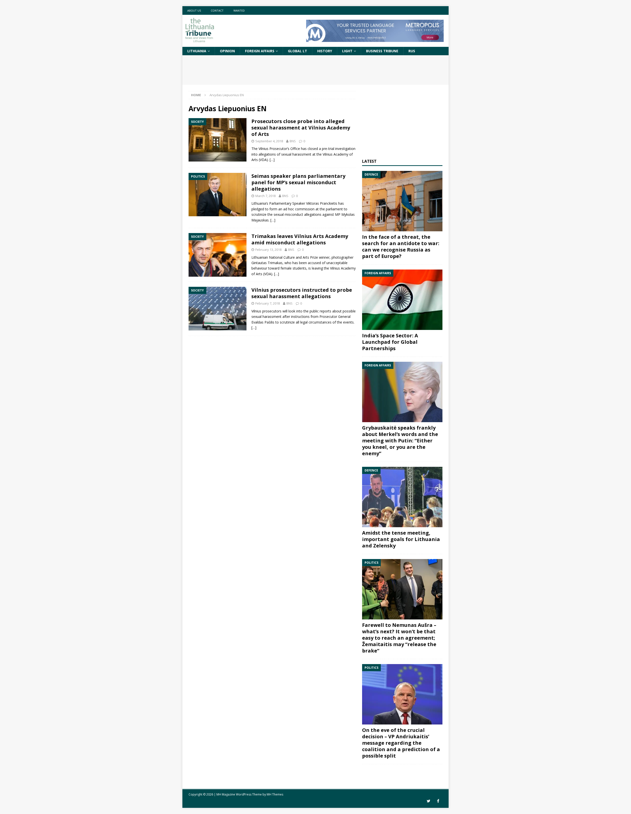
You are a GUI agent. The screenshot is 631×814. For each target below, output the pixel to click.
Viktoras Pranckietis (321, 203)
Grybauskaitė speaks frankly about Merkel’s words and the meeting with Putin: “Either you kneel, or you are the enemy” (400, 440)
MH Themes (275, 794)
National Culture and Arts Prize (293, 257)
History (324, 51)
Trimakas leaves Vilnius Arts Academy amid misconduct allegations (299, 239)
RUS (411, 51)
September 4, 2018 (269, 141)
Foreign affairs (259, 51)
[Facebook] (438, 801)
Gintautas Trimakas (266, 262)
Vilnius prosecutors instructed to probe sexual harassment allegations (301, 293)
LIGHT (347, 51)
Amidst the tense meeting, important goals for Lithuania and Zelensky (401, 539)
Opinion (227, 51)
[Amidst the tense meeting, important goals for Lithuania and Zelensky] (402, 497)
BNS (293, 141)
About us (194, 10)
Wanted (239, 10)
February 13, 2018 (268, 249)
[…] (272, 159)
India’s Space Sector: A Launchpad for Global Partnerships (390, 342)
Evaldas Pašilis (262, 322)
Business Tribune (382, 51)
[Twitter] (428, 801)
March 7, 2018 (265, 196)
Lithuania (196, 51)
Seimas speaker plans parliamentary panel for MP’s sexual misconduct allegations (298, 182)
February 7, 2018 (267, 303)
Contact (217, 10)
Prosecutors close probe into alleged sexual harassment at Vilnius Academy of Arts (300, 127)
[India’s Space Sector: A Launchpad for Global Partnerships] (402, 300)
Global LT (297, 51)
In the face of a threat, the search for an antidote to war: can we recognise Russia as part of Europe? (400, 246)
